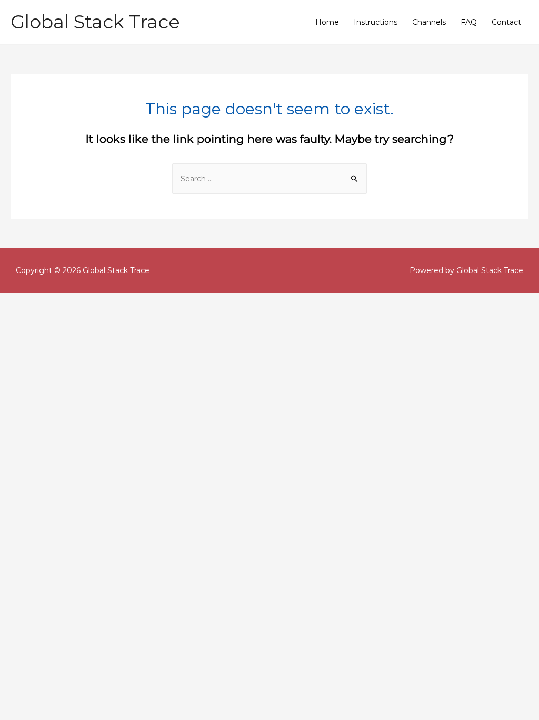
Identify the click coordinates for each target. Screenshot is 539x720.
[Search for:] (269, 178)
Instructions (375, 22)
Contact (506, 22)
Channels (429, 22)
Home (327, 22)
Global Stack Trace (95, 22)
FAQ (469, 22)
